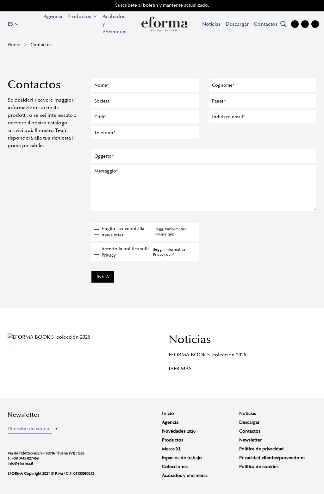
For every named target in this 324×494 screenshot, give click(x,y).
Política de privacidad (261, 449)
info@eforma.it (20, 463)
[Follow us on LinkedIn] (315, 24)
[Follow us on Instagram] (295, 24)
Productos (172, 440)
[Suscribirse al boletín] (56, 429)
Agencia (53, 16)
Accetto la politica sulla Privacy (143, 252)
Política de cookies (258, 466)
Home (14, 44)
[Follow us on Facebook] (305, 24)
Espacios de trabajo (182, 457)
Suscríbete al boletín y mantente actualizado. (162, 5)
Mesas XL (171, 449)
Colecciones (175, 466)
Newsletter (250, 440)
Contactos (265, 24)
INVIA (103, 276)
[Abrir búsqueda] (283, 24)
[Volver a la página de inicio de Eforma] (164, 24)
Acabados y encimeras (114, 24)
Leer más (180, 369)
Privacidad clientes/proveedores (272, 457)
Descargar (237, 24)
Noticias (211, 24)
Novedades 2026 (179, 431)
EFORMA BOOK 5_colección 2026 (207, 355)
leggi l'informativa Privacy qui (170, 232)
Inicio (168, 413)
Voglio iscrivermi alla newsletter (144, 232)
